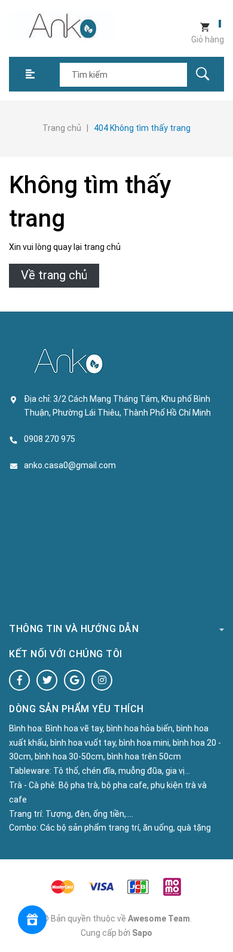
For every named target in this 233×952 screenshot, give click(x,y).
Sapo (142, 933)
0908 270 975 (49, 439)
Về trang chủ (54, 275)
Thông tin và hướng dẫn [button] (74, 628)
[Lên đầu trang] (218, 923)
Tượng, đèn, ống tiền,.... (89, 814)
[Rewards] (32, 919)
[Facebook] (19, 680)
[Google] (74, 680)
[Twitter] (46, 680)
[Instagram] (101, 680)
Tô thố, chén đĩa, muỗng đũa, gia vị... (121, 771)
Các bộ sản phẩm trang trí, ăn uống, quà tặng (125, 827)
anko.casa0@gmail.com (70, 465)
